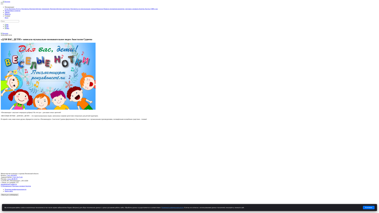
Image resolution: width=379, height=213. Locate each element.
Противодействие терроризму (39, 9)
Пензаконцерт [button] (9, 7)
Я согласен (368, 207)
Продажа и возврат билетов (21, 186)
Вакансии (99, 9)
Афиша (7, 12)
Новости (8, 14)
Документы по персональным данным (83, 9)
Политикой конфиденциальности (172, 207)
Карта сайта (9, 191)
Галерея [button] (7, 16)
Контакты (12, 9)
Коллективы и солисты (12, 10)
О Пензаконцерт (6, 186)
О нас (7, 9)
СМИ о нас (154, 9)
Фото (6, 18)
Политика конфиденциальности (15, 189)
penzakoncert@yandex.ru (9, 184)
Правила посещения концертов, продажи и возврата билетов (124, 9)
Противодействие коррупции (60, 9)
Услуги (18, 9)
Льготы (147, 9)
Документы (25, 9)
